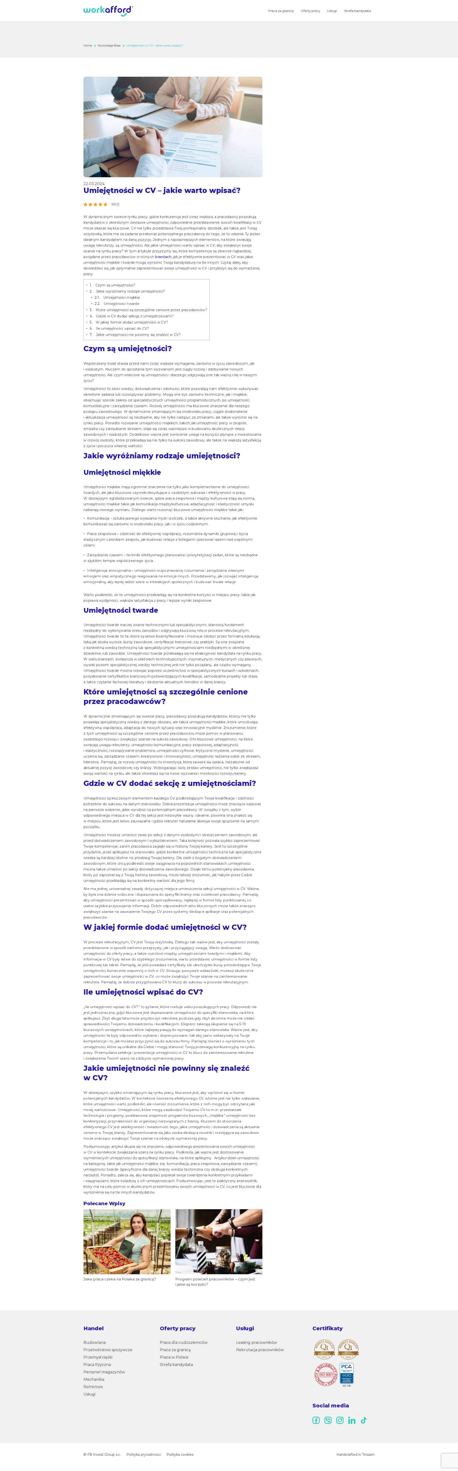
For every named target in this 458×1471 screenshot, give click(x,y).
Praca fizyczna (97, 1364)
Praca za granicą (281, 11)
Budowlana (94, 1342)
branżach (163, 257)
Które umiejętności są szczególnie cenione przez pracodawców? (148, 310)
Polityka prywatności (143, 1454)
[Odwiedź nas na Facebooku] (316, 1420)
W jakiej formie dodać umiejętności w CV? (129, 322)
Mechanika (93, 1379)
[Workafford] (108, 11)
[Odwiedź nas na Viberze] (328, 1420)
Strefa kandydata (357, 11)
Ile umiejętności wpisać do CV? (119, 328)
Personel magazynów (104, 1372)
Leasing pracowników (256, 1342)
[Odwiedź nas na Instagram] (340, 1420)
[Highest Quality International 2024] (348, 1350)
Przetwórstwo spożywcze (107, 1350)
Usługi (332, 11)
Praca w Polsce (174, 1357)
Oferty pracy (310, 11)
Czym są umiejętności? (112, 285)
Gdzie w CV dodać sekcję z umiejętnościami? (132, 316)
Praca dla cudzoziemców (184, 1342)
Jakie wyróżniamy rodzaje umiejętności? (127, 291)
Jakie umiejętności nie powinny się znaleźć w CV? (135, 335)
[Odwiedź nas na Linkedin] (351, 1420)
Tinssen (368, 1454)
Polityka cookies (180, 1454)
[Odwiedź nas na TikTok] (363, 1420)
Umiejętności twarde (117, 304)
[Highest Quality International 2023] (324, 1350)
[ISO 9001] (334, 1375)
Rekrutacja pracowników (260, 1350)
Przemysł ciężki (97, 1357)
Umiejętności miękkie (117, 297)
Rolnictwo (93, 1387)
